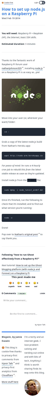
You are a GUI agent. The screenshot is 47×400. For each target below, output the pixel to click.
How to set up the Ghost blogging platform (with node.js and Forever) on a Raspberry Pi (22, 269)
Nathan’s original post (26, 234)
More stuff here (10, 381)
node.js (39, 68)
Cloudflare (7, 375)
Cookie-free (8, 3)
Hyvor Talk (7, 363)
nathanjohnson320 (12, 68)
